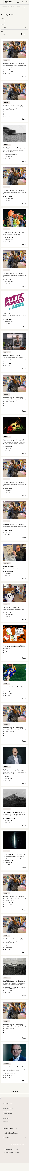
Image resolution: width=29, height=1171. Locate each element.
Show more (14, 1092)
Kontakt (6, 1138)
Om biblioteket (8, 1104)
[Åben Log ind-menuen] (22, 2)
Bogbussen (6, 1118)
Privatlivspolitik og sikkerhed (11, 1152)
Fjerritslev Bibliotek (8, 1108)
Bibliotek (3, 24)
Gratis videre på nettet (10, 1133)
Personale (6, 1121)
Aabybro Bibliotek (8, 1113)
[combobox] (14, 7)
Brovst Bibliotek (7, 1116)
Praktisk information (10, 1128)
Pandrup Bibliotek (8, 1111)
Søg (2, 31)
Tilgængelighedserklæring (11, 1149)
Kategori (3, 18)
